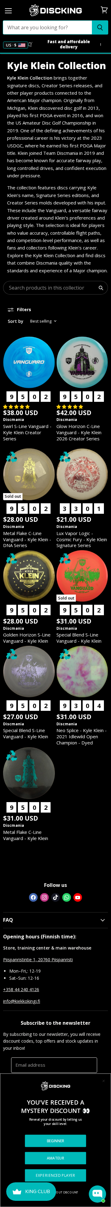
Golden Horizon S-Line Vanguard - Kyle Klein (27, 638)
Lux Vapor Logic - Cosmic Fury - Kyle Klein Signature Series (81, 539)
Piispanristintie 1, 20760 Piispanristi (38, 959)
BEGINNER (55, 1140)
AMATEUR (55, 1158)
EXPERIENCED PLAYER (55, 1175)
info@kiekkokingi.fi (21, 1001)
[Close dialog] (103, 1080)
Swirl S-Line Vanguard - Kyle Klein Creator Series (27, 432)
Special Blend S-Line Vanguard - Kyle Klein (78, 638)
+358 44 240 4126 (21, 989)
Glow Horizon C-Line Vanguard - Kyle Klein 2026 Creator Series (78, 432)
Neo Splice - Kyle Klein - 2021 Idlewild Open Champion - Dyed (81, 736)
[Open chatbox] (97, 1194)
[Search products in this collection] (101, 287)
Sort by (15, 321)
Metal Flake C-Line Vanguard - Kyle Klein (25, 835)
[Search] (100, 27)
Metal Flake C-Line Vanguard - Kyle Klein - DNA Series (27, 539)
